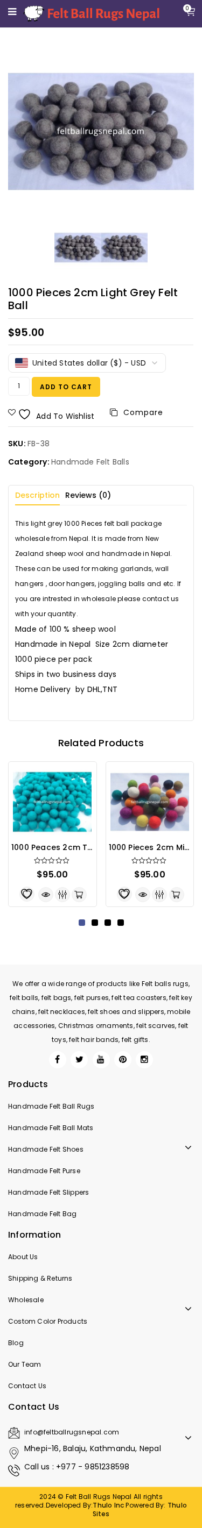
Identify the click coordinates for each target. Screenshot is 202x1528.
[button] (82, 922)
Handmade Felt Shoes (45, 1149)
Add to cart (66, 386)
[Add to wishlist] (26, 894)
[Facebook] (57, 1059)
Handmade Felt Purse (44, 1170)
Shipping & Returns (40, 1278)
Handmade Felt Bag (42, 1213)
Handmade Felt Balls (90, 461)
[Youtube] (101, 1059)
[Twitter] (79, 1059)
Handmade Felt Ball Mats (51, 1127)
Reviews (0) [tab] (88, 495)
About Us (23, 1256)
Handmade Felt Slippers (48, 1192)
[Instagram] (144, 1059)
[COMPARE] (62, 894)
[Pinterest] (122, 1059)
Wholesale (26, 1299)
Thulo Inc (108, 1505)
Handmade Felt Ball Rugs (51, 1106)
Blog (16, 1342)
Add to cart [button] (79, 894)
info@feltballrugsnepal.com (71, 1432)
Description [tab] (37, 495)
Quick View (45, 894)
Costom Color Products (47, 1321)
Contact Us (27, 1385)
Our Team (24, 1364)
